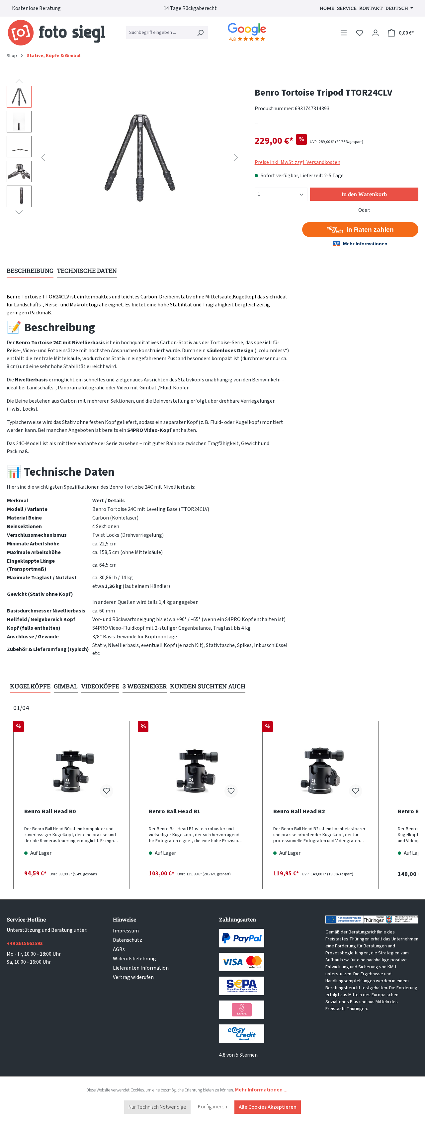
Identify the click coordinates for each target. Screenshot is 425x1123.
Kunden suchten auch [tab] (207, 686)
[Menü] (344, 33)
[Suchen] (200, 32)
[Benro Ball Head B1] (196, 770)
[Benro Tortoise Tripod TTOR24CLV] (139, 157)
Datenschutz (127, 940)
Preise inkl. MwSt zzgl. (297, 162)
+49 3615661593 (24, 943)
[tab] (30, 271)
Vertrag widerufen (133, 977)
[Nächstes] (236, 157)
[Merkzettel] (360, 33)
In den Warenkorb (364, 194)
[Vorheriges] (43, 157)
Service (347, 8)
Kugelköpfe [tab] (30, 686)
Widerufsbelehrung (134, 958)
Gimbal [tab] (66, 686)
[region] (124, 157)
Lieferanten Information (141, 968)
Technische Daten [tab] (87, 271)
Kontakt (371, 8)
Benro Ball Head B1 (175, 812)
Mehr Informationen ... (261, 1089)
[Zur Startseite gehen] (56, 32)
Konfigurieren (212, 1106)
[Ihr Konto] (375, 33)
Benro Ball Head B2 (299, 812)
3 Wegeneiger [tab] (145, 686)
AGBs (119, 949)
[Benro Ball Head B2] (320, 770)
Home (327, 8)
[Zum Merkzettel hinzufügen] (106, 791)
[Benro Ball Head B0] (71, 770)
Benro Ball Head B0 (50, 812)
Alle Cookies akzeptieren (268, 1107)
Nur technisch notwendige (157, 1107)
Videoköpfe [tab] (100, 686)
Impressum (126, 930)
